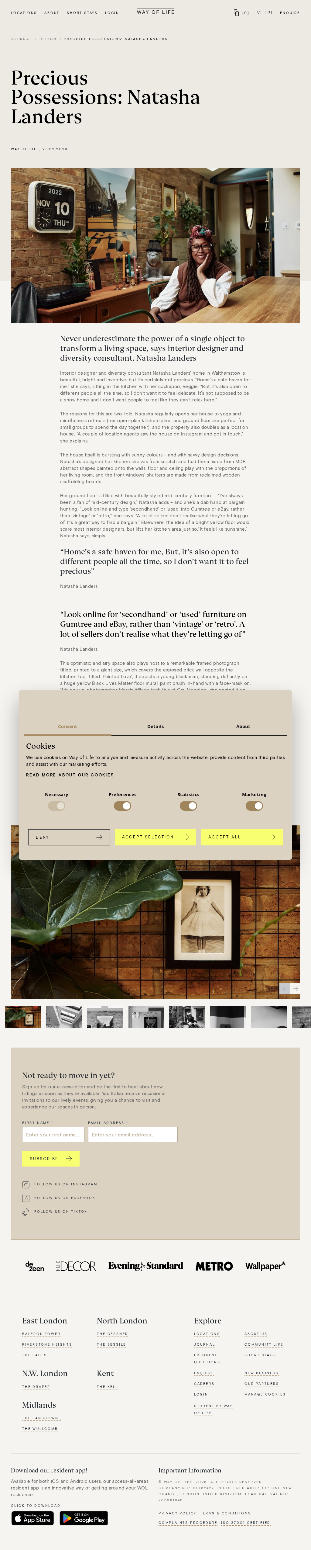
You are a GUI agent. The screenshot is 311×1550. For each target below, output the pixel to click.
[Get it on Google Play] (83, 1518)
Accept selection (148, 836)
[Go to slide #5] (187, 1018)
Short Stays (82, 13)
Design (48, 39)
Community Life (263, 1344)
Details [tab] (155, 726)
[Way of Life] (155, 11)
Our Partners (261, 1383)
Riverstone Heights (47, 1344)
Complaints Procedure (188, 1522)
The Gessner (112, 1334)
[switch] (122, 806)
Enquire (290, 13)
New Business (261, 1373)
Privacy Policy (178, 1513)
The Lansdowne (41, 1418)
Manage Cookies (265, 1394)
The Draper (36, 1387)
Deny (42, 837)
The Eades (34, 1355)
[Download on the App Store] (32, 1518)
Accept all (224, 836)
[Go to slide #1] (23, 1018)
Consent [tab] (67, 726)
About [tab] (243, 726)
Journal (21, 39)
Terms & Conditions (225, 1513)
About (52, 13)
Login (112, 13)
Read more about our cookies (70, 774)
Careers (204, 1383)
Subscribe (44, 1158)
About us (255, 1334)
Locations (24, 13)
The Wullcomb (40, 1428)
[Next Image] (295, 988)
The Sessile (111, 1344)
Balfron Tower (41, 1334)
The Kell (107, 1387)
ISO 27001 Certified (246, 1522)
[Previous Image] (284, 988)
